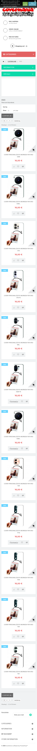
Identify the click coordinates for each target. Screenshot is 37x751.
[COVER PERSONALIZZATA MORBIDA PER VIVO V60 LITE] (18, 328)
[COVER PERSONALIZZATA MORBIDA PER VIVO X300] (18, 140)
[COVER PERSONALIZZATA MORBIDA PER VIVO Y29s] (18, 562)
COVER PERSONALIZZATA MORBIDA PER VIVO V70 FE (18, 297)
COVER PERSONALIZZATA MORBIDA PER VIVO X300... (18, 203)
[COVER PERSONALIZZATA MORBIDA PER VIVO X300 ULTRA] (18, 186)
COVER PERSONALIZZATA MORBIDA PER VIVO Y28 (18, 485)
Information (8, 67)
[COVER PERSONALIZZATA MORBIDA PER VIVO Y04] (18, 609)
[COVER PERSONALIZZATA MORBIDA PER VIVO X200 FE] (18, 374)
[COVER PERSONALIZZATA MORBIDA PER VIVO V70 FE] (18, 280)
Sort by (5, 107)
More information (32, 3)
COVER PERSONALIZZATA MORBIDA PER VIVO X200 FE (18, 391)
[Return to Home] (3, 61)
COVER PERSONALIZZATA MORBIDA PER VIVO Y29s (18, 579)
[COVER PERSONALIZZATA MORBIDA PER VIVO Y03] (18, 657)
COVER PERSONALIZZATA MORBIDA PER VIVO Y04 (18, 626)
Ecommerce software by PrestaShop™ (17, 746)
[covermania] (18, 12)
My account (6, 734)
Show (4, 110)
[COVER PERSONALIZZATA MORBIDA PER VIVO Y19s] (18, 515)
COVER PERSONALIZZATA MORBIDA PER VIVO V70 (18, 250)
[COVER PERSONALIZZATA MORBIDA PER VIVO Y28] (18, 469)
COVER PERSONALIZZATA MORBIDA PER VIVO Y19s (18, 532)
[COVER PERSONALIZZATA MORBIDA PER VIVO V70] (18, 233)
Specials (6, 74)
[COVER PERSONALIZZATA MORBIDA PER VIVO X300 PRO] (18, 421)
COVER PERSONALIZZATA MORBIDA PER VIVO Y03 (18, 673)
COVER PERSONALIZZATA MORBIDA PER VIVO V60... (18, 344)
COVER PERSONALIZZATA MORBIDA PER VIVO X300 (18, 156)
